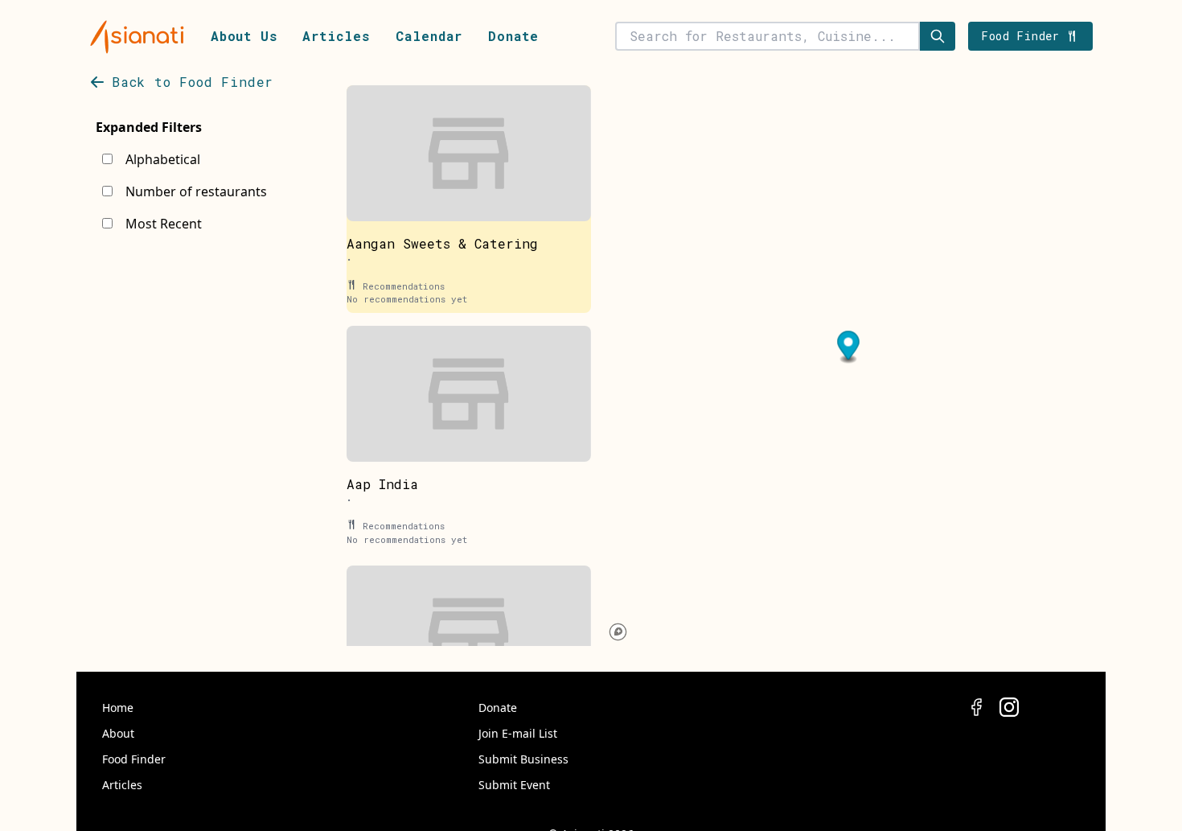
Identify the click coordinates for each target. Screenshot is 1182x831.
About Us (244, 35)
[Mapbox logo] (618, 632)
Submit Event (514, 784)
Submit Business (523, 759)
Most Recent (163, 223)
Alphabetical (162, 159)
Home (117, 707)
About (118, 733)
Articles (335, 35)
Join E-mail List (517, 733)
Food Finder (134, 759)
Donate (513, 35)
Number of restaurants (196, 191)
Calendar (429, 35)
